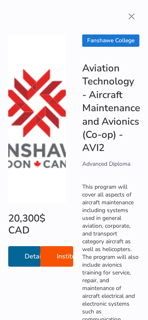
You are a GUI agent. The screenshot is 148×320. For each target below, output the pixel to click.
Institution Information (65, 256)
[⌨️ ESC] (131, 16)
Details (33, 256)
